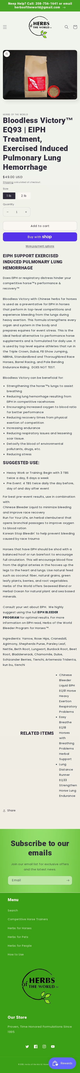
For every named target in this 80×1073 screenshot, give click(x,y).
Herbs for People (20, 946)
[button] (5, 27)
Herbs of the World (34, 1064)
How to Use (16, 954)
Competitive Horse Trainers (28, 919)
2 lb (24, 196)
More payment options (40, 246)
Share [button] (11, 810)
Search (13, 910)
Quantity (8, 204)
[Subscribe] (67, 880)
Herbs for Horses (20, 928)
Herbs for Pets (18, 937)
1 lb (9, 196)
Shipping (8, 182)
